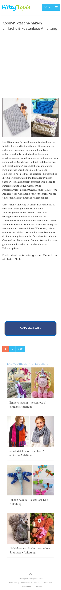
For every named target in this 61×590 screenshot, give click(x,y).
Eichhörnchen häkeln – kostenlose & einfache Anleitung (29, 550)
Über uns (13, 582)
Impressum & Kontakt (29, 582)
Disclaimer (47, 582)
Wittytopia (22, 578)
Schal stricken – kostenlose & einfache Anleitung (27, 453)
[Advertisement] (30, 64)
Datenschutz (26, 586)
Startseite (38, 586)
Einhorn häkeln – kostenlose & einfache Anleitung (27, 404)
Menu (47, 7)
